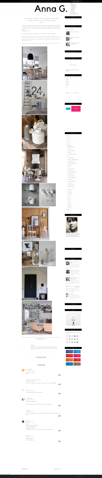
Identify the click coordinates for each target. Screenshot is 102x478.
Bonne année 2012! (71, 147)
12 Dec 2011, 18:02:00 (30, 381)
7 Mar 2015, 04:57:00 (30, 436)
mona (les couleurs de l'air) (33, 379)
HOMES (27, 435)
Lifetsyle (77, 242)
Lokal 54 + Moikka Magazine (73, 159)
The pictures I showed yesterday (27, 36)
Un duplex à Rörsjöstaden (72, 163)
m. (26, 389)
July (69, 196)
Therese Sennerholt (51, 20)
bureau (31, 18)
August (69, 194)
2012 (68, 142)
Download (76, 245)
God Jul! (69, 152)
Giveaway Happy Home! (72, 177)
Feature (25, 1)
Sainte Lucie (70, 165)
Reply (59, 384)
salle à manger (42, 20)
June (69, 198)
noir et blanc (30, 20)
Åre (68, 156)
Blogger (75, 64)
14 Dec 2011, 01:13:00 (30, 422)
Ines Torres (29, 369)
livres (52, 18)
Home (72, 2)
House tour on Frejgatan (74, 31)
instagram (67, 81)
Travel (67, 245)
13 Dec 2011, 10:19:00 (30, 411)
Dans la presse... (71, 182)
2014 (68, 139)
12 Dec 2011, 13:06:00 (30, 370)
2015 (68, 137)
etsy (66, 86)
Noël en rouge (70, 179)
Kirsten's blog (24, 39)
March (69, 203)
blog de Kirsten (27, 28)
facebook (67, 77)
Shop (71, 245)
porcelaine (36, 20)
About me (72, 3)
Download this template (75, 13)
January (69, 207)
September (70, 192)
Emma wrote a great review (45, 37)
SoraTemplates (28, 476)
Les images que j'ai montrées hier (28, 25)
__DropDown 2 (73, 7)
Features (72, 242)
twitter (67, 79)
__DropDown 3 (73, 8)
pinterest (67, 83)
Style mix (69, 148)
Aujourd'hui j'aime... (71, 170)
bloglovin (67, 84)
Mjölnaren (72, 293)
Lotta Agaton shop (71, 161)
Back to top (78, 476)
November (70, 189)
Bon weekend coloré (71, 184)
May (69, 199)
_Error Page (73, 10)
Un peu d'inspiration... (72, 150)
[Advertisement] (74, 122)
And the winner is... (71, 168)
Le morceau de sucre (71, 175)
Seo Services (73, 11)
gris (44, 18)
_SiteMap (72, 9)
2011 (68, 144)
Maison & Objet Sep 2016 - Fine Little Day (75, 43)
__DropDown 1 (73, 6)
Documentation (73, 12)
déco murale (36, 18)
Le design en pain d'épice (72, 181)
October (69, 190)
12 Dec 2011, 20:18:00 (30, 390)
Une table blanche (71, 186)
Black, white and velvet (70, 29)
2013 (68, 141)
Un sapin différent (71, 157)
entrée (41, 18)
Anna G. (33, 345)
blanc (25, 18)
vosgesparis (29, 398)
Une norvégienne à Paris (72, 154)
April (69, 201)
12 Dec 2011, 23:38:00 (30, 399)
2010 (68, 209)
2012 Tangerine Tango (72, 172)
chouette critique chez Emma (49, 26)
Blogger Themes (41, 476)
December (70, 145)
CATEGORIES (73, 4)
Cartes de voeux (70, 173)
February (70, 205)
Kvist (39, 25)
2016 (68, 135)
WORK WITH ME (74, 5)
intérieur (48, 18)
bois (28, 18)
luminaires (56, 18)
